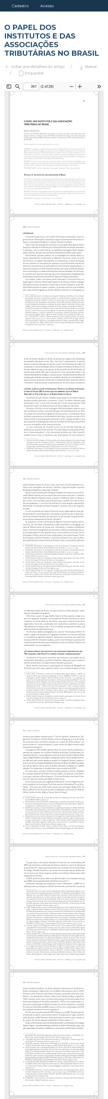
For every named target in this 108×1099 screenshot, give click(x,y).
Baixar (90, 66)
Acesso (47, 5)
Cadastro (20, 5)
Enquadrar (34, 73)
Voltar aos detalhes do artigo (37, 66)
